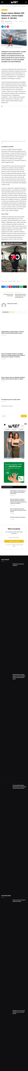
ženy (18, 281)
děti (6, 281)
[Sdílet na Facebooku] (2, 27)
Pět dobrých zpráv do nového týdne (10, 399)
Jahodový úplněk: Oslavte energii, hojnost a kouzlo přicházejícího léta (20, 296)
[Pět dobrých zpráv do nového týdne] (14, 390)
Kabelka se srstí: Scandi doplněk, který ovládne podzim (19, 1012)
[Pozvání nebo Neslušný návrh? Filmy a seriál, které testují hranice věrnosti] (5, 510)
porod (10, 281)
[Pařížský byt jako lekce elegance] (5, 519)
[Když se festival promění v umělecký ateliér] (6, 952)
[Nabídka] (2, 2)
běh (3, 281)
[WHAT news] (14, 2)
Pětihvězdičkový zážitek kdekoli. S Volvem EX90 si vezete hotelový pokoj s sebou (18, 492)
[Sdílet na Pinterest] (8, 27)
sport (14, 281)
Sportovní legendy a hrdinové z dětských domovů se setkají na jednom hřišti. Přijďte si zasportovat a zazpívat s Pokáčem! (13, 355)
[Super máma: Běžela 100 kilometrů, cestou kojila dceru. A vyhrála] (14, 38)
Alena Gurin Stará (8, 21)
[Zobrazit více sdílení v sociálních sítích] (10, 27)
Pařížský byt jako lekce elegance (17, 517)
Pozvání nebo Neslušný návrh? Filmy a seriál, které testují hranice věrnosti (18, 510)
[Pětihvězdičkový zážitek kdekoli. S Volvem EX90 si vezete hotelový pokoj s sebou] (14, 322)
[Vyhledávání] (26, 2)
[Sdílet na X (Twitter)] (5, 27)
